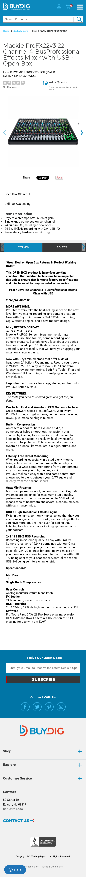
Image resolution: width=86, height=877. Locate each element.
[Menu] (80, 7)
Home (6, 31)
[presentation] (4, 132)
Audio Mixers (20, 31)
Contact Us (16, 820)
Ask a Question (58, 82)
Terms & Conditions (52, 866)
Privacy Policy (31, 866)
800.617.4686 (13, 809)
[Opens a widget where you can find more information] (15, 870)
